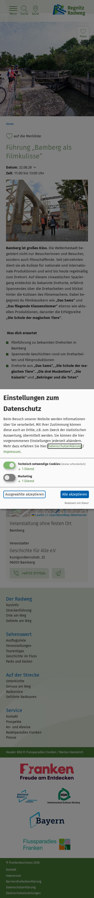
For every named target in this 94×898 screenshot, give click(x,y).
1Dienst (26, 469)
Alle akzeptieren (74, 494)
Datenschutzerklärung (64, 446)
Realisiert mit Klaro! (77, 503)
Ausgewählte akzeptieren (24, 494)
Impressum (11, 452)
